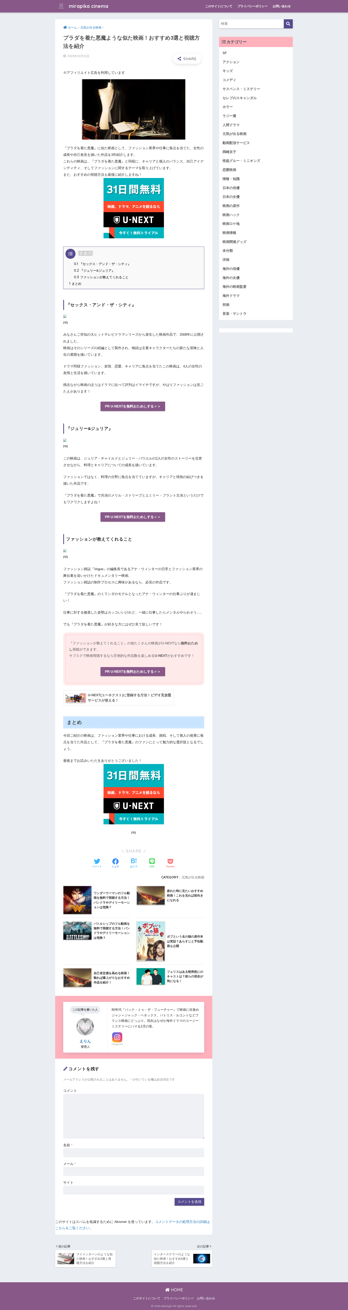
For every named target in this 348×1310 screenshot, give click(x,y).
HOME (176, 1289)
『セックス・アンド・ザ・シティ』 (102, 264)
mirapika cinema (87, 6)
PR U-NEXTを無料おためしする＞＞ (133, 406)
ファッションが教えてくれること (101, 277)
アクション (231, 62)
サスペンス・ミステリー (241, 89)
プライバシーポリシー (252, 6)
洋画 (226, 260)
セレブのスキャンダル (240, 98)
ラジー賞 (229, 116)
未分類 (228, 251)
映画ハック (231, 215)
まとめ (75, 283)
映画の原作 (231, 206)
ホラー (228, 107)
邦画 (226, 305)
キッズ (228, 71)
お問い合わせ (282, 6)
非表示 (85, 253)
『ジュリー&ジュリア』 (94, 270)
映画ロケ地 (231, 224)
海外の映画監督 (234, 287)
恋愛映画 (229, 170)
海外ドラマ (231, 296)
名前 (67, 1145)
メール (69, 1164)
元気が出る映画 (193, 877)
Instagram (117, 1044)
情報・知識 (231, 179)
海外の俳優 (231, 269)
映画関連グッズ (234, 242)
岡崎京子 (229, 152)
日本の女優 (231, 197)
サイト (68, 1183)
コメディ (229, 80)
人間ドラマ (231, 125)
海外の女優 (231, 278)
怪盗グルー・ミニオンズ (241, 161)
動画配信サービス (236, 143)
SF (225, 53)
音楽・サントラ (234, 314)
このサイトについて (218, 6)
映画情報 (229, 233)
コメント (70, 1091)
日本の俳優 (231, 188)
